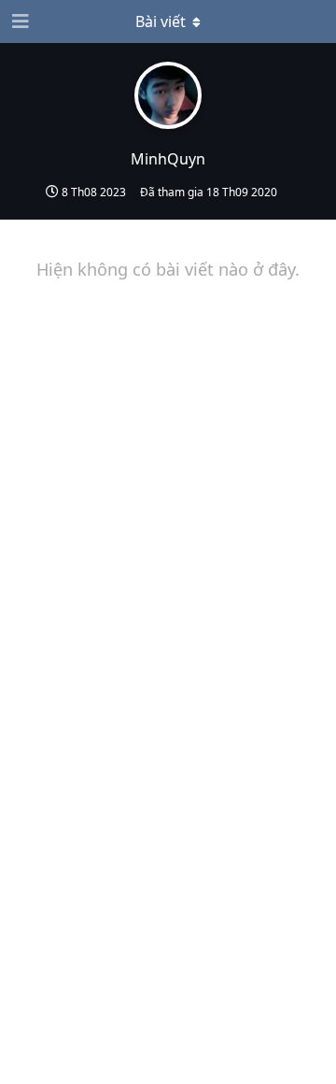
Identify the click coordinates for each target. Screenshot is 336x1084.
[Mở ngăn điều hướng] (18, 21)
